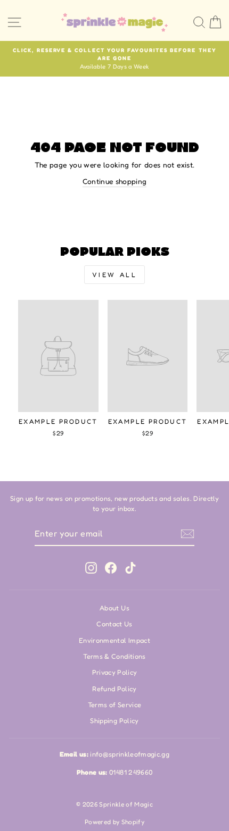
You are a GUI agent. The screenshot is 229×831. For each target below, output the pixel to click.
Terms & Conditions (114, 656)
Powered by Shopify (114, 822)
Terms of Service (115, 705)
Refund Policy (114, 689)
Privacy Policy (114, 672)
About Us (114, 608)
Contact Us (114, 624)
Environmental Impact (114, 640)
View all (114, 275)
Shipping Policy (114, 721)
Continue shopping (115, 181)
